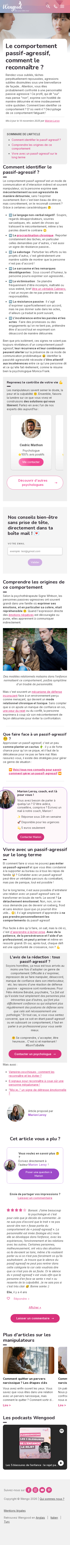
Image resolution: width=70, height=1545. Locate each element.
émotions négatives (21, 614)
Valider (35, 562)
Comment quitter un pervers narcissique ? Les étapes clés (25, 1381)
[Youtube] (42, 1490)
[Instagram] (35, 1490)
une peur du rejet (14, 710)
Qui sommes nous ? (52, 1498)
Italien (54, 1517)
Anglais (40, 1517)
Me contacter (31, 462)
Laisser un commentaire (33, 1318)
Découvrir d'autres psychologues (32, 483)
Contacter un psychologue (32, 1054)
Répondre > (22, 1298)
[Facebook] (29, 1490)
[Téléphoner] (55, 6)
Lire (5, 1405)
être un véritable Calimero (48, 288)
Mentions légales (15, 1510)
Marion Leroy (52, 120)
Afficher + (35, 1307)
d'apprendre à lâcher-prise (27, 932)
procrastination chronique (35, 235)
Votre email (16, 543)
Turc (7, 1521)
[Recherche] (48, 6)
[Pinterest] (49, 1490)
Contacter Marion (30, 837)
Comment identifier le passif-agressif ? (36, 139)
